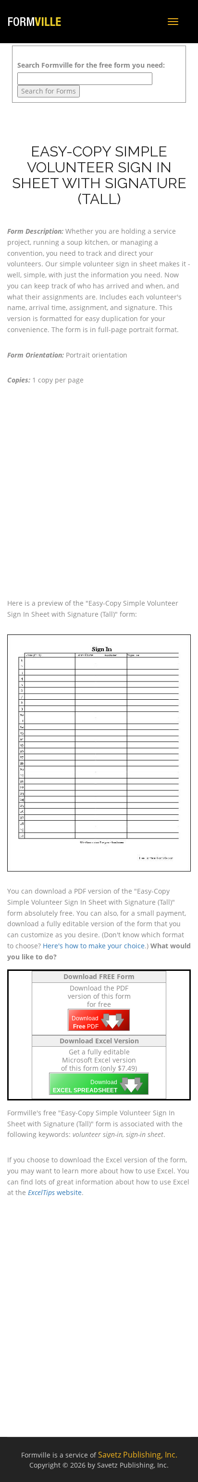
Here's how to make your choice (94, 945)
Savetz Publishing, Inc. (137, 1454)
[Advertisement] (99, 492)
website (55, 1192)
